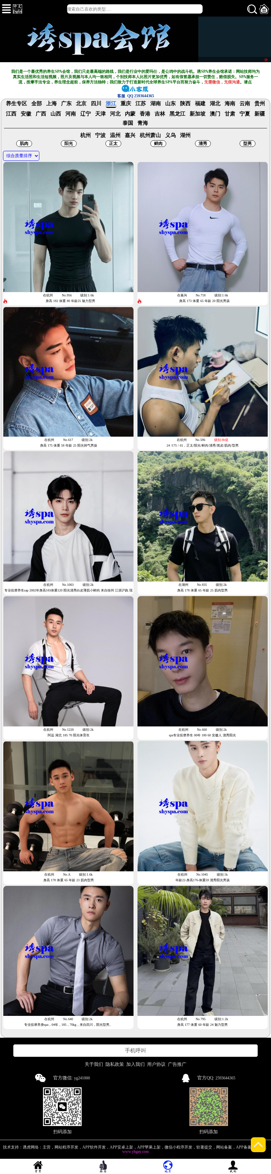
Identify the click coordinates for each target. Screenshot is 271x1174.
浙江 (111, 103)
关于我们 (94, 1064)
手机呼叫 (135, 1050)
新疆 (259, 113)
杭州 (85, 135)
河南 (70, 113)
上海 (51, 103)
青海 (142, 123)
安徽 (26, 113)
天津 (100, 113)
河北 (115, 113)
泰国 (128, 123)
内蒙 (130, 113)
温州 (115, 135)
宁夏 (245, 113)
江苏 (141, 103)
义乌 (170, 135)
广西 (41, 113)
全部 (36, 103)
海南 (230, 103)
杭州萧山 (150, 135)
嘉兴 (130, 135)
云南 (245, 103)
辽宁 (85, 113)
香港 (145, 113)
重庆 (126, 103)
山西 (56, 113)
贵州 (259, 103)
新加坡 (198, 113)
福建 (200, 103)
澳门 (215, 113)
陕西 (185, 103)
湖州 (185, 135)
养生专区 (16, 103)
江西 (11, 113)
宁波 (100, 135)
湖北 (215, 103)
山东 (170, 103)
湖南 (155, 103)
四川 (96, 103)
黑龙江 (177, 113)
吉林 (160, 113)
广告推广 (177, 1064)
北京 (81, 103)
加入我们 (135, 1064)
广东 (66, 103)
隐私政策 (114, 1064)
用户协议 (156, 1064)
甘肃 (230, 113)
